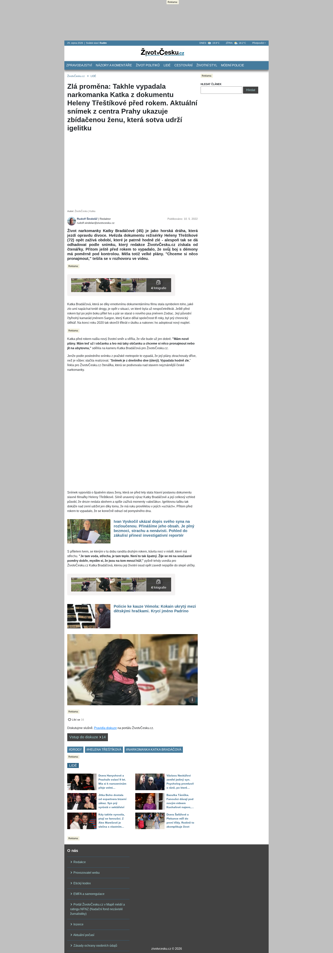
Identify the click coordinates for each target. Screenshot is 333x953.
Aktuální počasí (83, 935)
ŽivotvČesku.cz (76, 76)
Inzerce (78, 924)
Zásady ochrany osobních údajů (95, 945)
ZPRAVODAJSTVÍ (79, 65)
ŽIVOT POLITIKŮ (148, 65)
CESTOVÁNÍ (183, 65)
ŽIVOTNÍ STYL (206, 65)
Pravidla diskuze (105, 728)
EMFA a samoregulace (88, 894)
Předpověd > (259, 43)
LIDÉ (167, 65)
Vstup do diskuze (87, 737)
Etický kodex (82, 883)
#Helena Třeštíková (104, 749)
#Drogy (75, 749)
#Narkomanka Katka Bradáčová (153, 749)
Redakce (79, 862)
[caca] (108, 284)
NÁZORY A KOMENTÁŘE (114, 65)
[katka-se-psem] (83, 284)
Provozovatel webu (86, 872)
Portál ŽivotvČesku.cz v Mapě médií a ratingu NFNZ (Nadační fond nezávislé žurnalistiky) (97, 909)
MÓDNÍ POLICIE (232, 65)
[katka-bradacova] (133, 284)
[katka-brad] (158, 284)
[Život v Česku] (162, 52)
